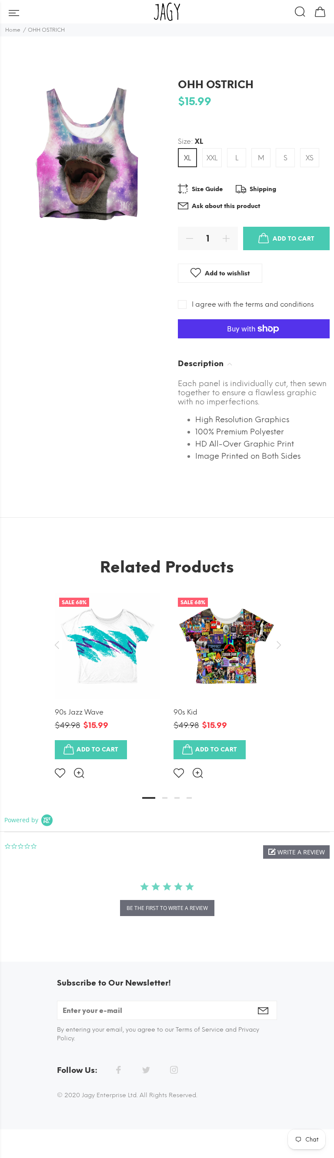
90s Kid (185, 712)
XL (187, 158)
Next (277, 645)
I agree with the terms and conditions (253, 304)
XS (310, 158)
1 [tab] (148, 798)
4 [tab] (189, 798)
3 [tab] (177, 798)
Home (12, 30)
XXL (212, 158)
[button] (296, 852)
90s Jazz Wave (79, 712)
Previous (56, 645)
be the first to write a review (167, 908)
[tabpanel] (107, 679)
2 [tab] (164, 798)
